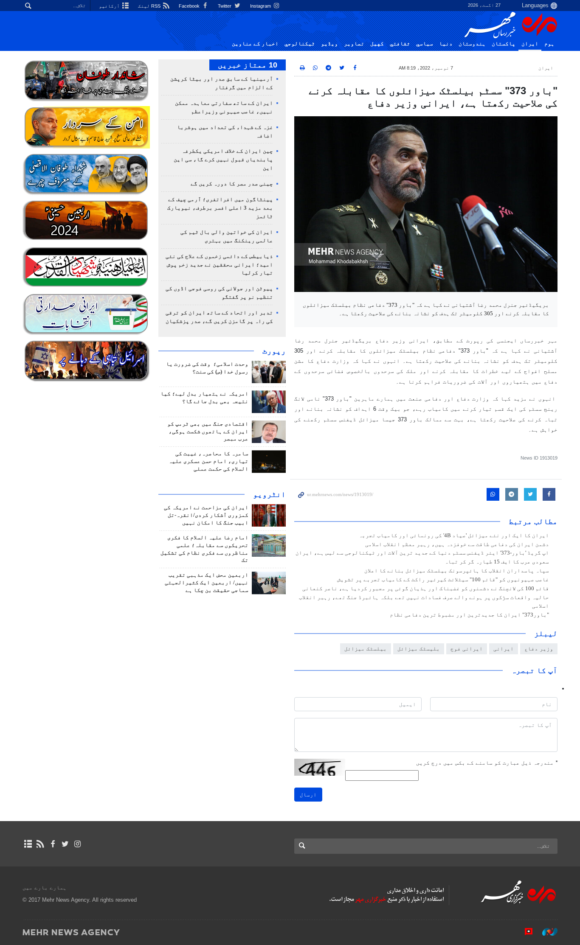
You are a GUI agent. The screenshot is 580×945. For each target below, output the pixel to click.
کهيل (377, 44)
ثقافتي (400, 44)
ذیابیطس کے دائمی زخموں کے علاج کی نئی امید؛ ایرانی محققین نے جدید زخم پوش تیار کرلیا (219, 264)
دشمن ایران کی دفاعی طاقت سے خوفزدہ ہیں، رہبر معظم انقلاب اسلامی (457, 544)
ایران (529, 44)
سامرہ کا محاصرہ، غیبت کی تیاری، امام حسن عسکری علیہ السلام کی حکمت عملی (208, 461)
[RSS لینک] (40, 844)
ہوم (549, 44)
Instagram (261, 5)
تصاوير (354, 44)
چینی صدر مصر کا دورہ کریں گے (232, 184)
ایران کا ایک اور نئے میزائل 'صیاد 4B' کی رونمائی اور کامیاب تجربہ (454, 535)
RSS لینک (150, 5)
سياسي (424, 44)
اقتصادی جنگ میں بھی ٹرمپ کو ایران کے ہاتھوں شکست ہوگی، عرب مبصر (207, 431)
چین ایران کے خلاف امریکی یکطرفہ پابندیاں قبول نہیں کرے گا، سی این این (223, 159)
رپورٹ (274, 351)
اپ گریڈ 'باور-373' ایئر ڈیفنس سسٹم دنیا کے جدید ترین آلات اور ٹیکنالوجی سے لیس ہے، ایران (422, 553)
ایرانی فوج (466, 648)
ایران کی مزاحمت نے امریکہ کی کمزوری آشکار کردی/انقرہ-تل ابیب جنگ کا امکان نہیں (206, 515)
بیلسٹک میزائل (365, 648)
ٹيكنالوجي (299, 44)
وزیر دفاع (538, 648)
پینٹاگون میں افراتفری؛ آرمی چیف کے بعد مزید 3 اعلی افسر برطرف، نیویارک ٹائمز (220, 207)
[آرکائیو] (28, 844)
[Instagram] (77, 844)
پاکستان (503, 44)
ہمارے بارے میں (45, 887)
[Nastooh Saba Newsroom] (545, 932)
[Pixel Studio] (524, 932)
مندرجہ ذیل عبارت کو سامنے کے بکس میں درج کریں (486, 763)
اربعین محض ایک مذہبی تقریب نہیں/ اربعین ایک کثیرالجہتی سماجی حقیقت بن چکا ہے (206, 582)
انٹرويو (269, 494)
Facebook (190, 5)
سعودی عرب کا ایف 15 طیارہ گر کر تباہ (497, 562)
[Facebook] (52, 844)
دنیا (446, 44)
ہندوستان (472, 44)
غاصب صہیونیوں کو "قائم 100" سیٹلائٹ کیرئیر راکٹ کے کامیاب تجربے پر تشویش (443, 580)
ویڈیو (329, 44)
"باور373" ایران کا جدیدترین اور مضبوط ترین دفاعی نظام (469, 615)
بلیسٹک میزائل (418, 648)
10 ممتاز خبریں (247, 65)
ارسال (308, 794)
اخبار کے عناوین (255, 44)
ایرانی (503, 648)
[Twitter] (65, 844)
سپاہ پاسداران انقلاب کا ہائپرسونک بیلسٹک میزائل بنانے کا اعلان (456, 571)
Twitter (225, 5)
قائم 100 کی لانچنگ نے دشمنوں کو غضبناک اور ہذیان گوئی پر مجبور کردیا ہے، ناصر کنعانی (425, 589)
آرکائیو (110, 5)
